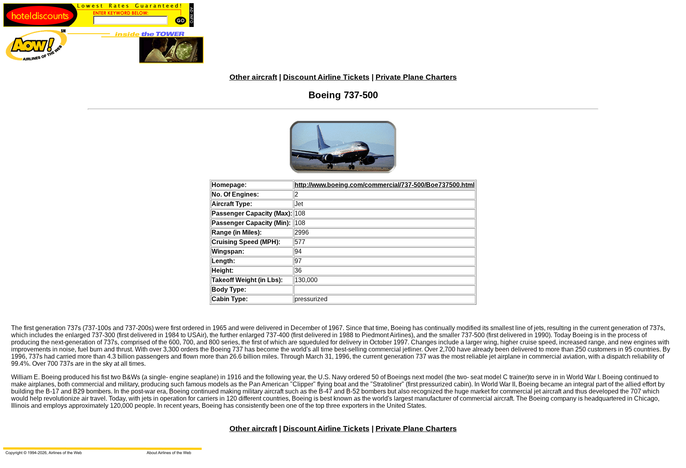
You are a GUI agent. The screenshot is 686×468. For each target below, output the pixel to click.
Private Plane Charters (416, 77)
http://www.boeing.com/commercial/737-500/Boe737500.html (384, 184)
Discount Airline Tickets (326, 77)
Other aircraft (253, 77)
